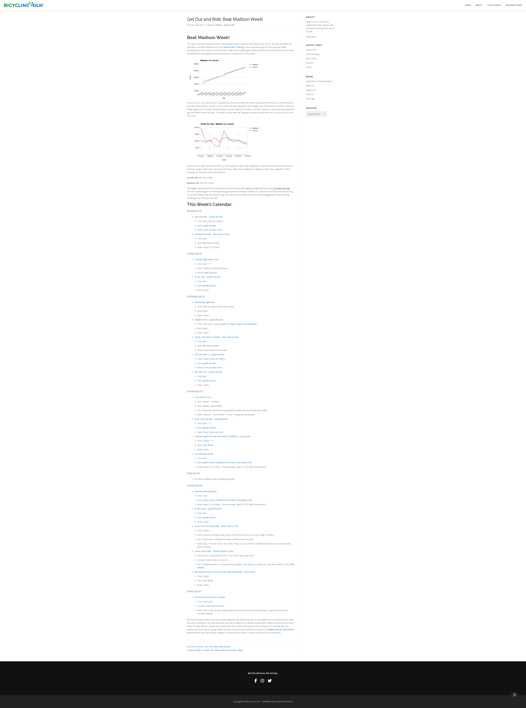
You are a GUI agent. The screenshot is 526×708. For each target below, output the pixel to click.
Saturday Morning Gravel (205, 491)
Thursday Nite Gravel (204, 454)
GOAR (206, 650)
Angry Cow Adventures (247, 324)
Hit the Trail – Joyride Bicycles (208, 277)
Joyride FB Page (227, 324)
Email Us (310, 94)
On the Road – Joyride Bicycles (208, 508)
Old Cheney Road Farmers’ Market (210, 597)
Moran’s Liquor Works (212, 406)
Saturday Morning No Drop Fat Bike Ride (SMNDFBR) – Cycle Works (225, 572)
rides (240, 650)
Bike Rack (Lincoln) (210, 243)
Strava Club (311, 49)
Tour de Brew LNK (203, 397)
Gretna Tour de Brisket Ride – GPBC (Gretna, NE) (216, 526)
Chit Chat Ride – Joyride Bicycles (209, 216)
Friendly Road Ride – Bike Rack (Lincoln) (212, 234)
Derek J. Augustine (225, 25)
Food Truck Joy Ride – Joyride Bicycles (211, 419)
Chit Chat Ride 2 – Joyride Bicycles (210, 354)
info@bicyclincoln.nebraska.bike (280, 629)
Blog (200, 647)
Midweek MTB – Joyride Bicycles (209, 319)
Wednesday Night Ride (205, 302)
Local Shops (494, 5)
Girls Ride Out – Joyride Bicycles (208, 372)
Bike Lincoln (311, 58)
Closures (310, 62)
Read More (311, 36)
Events (309, 67)
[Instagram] (262, 680)
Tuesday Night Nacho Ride (206, 259)
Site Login (310, 98)
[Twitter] (270, 680)
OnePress (266, 701)
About (479, 5)
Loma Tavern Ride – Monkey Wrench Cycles (214, 551)
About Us (310, 85)
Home (468, 5)
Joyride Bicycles (209, 225)
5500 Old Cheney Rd (215, 606)
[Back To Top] (514, 695)
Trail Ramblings (313, 54)
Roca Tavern (209, 432)
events (199, 650)
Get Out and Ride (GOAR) (217, 647)
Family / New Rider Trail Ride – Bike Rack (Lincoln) (217, 337)
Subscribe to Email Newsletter (319, 81)
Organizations (514, 5)
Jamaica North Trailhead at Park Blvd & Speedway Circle (227, 462)
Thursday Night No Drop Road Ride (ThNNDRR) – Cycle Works (222, 436)
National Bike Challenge (233, 47)
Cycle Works (207, 445)
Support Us (311, 90)
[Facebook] (255, 680)
